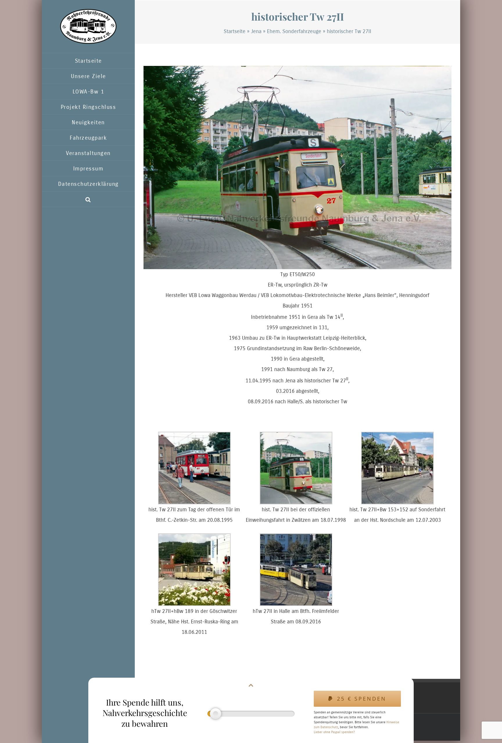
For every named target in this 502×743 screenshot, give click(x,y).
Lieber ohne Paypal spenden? (334, 732)
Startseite (234, 31)
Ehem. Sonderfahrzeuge (294, 31)
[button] (88, 199)
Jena (256, 31)
